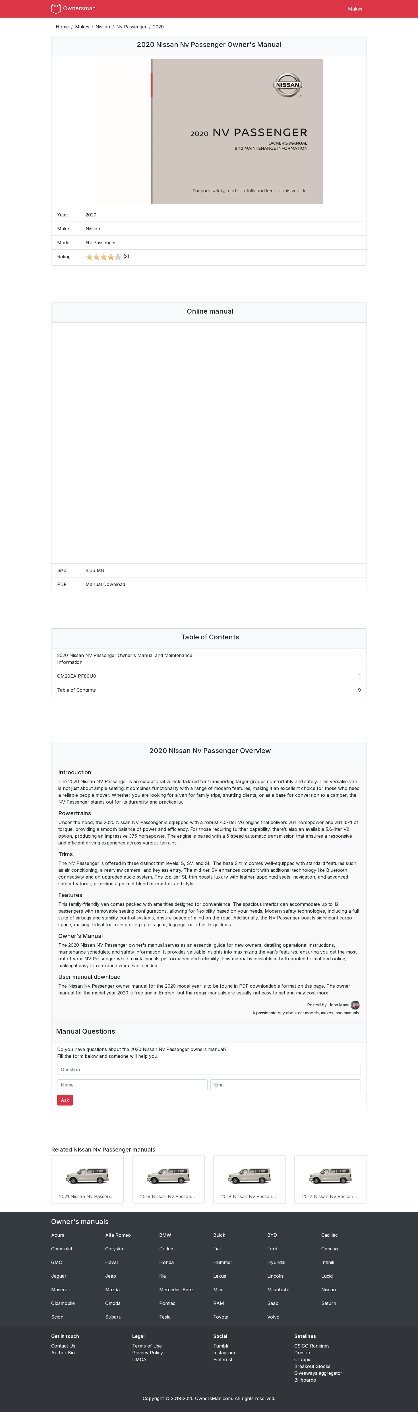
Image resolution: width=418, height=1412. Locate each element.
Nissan (103, 27)
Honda (166, 1262)
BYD (272, 1235)
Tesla (165, 1317)
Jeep (110, 1276)
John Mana (340, 1004)
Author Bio (63, 1352)
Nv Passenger (131, 27)
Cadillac (329, 1235)
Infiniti (327, 1262)
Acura (58, 1235)
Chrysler (114, 1249)
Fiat (217, 1249)
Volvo (273, 1317)
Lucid (327, 1276)
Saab (272, 1303)
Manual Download (105, 584)
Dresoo (302, 1352)
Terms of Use (147, 1346)
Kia (162, 1276)
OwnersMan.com (213, 1398)
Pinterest (222, 1359)
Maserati (60, 1289)
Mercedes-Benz (176, 1289)
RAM (218, 1303)
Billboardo (305, 1380)
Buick (219, 1235)
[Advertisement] (209, 284)
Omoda (113, 1303)
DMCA (139, 1359)
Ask (65, 1100)
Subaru (113, 1317)
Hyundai (276, 1262)
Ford (272, 1249)
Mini (217, 1289)
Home (62, 27)
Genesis (329, 1249)
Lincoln (275, 1276)
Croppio (303, 1359)
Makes (355, 9)
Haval (111, 1262)
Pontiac (167, 1303)
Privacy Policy (147, 1352)
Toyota (220, 1317)
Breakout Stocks (312, 1366)
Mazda (112, 1289)
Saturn (328, 1303)
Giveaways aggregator (318, 1373)
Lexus (219, 1276)
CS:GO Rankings (312, 1346)
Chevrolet (61, 1249)
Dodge (166, 1249)
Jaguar (59, 1276)
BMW (165, 1235)
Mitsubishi (278, 1289)
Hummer (222, 1262)
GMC (56, 1262)
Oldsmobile (63, 1303)
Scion (57, 1317)
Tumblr (221, 1346)
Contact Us (63, 1346)
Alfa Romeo (118, 1235)
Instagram (224, 1352)
